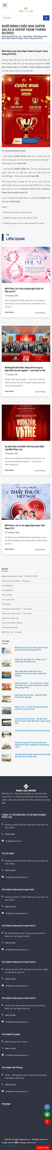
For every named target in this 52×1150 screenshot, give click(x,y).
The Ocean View (8, 600)
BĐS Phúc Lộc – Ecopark (12, 632)
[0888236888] (47, 1122)
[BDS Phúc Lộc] (46, 1107)
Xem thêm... (10, 312)
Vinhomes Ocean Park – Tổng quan (16, 581)
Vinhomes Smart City (10, 618)
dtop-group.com (42, 1143)
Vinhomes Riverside (10, 627)
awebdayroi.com (9, 1146)
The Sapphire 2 (8, 590)
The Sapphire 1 (8, 585)
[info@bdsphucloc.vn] (47, 1114)
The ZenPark (7, 595)
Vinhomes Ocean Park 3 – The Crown (17, 613)
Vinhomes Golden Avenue (12, 623)
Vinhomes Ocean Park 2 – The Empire (17, 609)
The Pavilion (6, 604)
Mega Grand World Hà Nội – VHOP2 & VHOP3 (20, 576)
